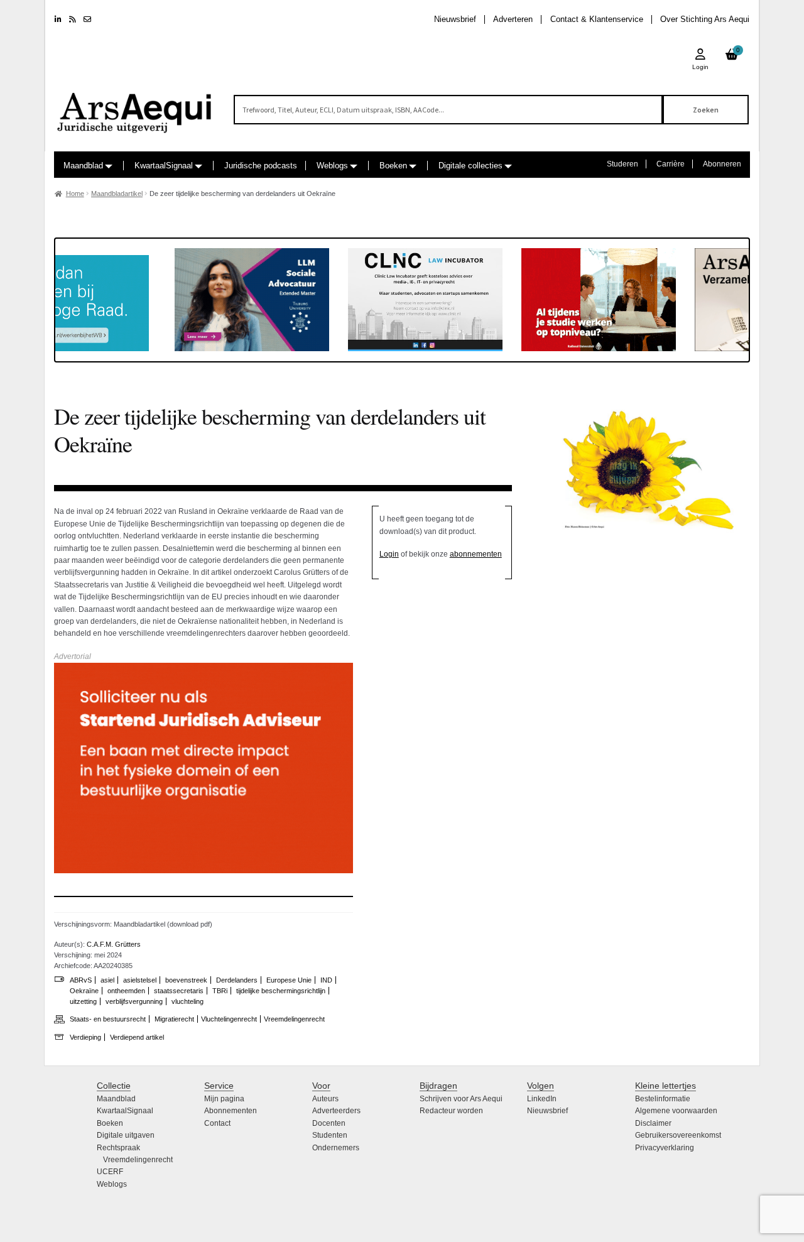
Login (389, 554)
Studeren (622, 164)
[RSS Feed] (72, 19)
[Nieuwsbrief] (87, 19)
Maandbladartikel (117, 193)
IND (326, 980)
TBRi (219, 990)
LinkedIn (542, 1098)
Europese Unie (289, 980)
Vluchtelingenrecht (229, 1019)
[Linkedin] (58, 19)
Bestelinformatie (662, 1098)
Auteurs (325, 1098)
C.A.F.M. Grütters (114, 944)
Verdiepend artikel (137, 1037)
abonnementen (476, 554)
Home (75, 193)
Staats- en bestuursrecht (108, 1019)
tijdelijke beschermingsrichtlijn (280, 990)
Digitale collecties (470, 165)
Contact (217, 1123)
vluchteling (187, 1001)
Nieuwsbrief (455, 19)
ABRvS (81, 980)
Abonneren (722, 164)
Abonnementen (230, 1110)
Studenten (329, 1135)
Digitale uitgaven (126, 1135)
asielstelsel (139, 980)
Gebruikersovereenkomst (678, 1135)
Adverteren (513, 19)
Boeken (393, 165)
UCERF (110, 1171)
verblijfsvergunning (134, 1001)
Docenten (328, 1123)
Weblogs (332, 165)
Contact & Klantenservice (596, 19)
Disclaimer (653, 1123)
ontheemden (126, 990)
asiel (107, 980)
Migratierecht (174, 1019)
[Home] (135, 107)
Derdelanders (237, 980)
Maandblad (83, 165)
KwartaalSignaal (163, 165)
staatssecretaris (179, 990)
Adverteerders (336, 1110)
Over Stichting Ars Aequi (704, 19)
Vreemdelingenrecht (294, 1019)
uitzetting (83, 1001)
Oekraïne (84, 990)
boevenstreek (186, 980)
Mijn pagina (224, 1098)
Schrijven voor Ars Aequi (461, 1098)
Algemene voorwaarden (676, 1110)
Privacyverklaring (664, 1147)
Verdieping (85, 1037)
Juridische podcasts (260, 165)
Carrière (670, 164)
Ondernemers (335, 1147)
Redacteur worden (451, 1110)
